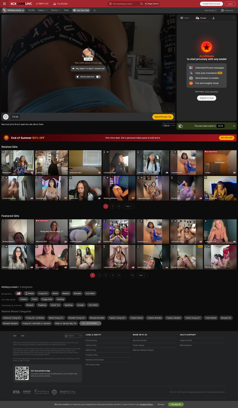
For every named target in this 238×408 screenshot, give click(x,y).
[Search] (141, 4)
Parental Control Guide (95, 360)
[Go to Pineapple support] (54, 392)
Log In (230, 4)
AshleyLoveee (9, 286)
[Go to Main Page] (21, 3)
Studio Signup (138, 345)
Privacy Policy (91, 340)
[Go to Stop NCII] (68, 392)
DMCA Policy (91, 350)
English (71, 336)
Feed (66, 10)
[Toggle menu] (4, 3)
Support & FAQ (186, 340)
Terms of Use (91, 345)
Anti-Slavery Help (93, 365)
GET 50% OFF (226, 138)
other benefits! (211, 91)
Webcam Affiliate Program (143, 350)
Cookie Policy (146, 404)
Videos (43, 10)
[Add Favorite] (6, 117)
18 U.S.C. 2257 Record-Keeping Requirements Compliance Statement (197, 392)
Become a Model (139, 340)
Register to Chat (206, 98)
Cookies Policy (92, 355)
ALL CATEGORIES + (90, 323)
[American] (18, 293)
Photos (56, 10)
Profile (31, 10)
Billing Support (186, 345)
